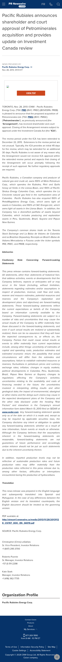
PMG (30, 117)
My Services (29, 629)
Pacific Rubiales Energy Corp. (17, 602)
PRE (24, 110)
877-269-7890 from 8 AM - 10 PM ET (30, 637)
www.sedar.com (10, 412)
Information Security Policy (32, 646)
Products (30, 623)
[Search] (58, 4)
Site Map (51, 646)
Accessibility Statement (40, 650)
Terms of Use (11, 646)
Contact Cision (30, 619)
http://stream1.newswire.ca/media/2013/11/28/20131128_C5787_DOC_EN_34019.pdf (30, 521)
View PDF (31, 93)
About (30, 626)
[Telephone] (51, 4)
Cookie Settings (19, 650)
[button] (31, 86)
